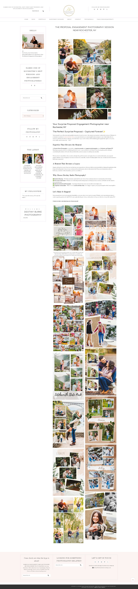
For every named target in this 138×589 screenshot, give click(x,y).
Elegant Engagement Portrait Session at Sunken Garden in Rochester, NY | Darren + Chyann (38, 172)
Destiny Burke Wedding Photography (69, 11)
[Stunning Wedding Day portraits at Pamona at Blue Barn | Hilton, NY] (27, 163)
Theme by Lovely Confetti (99, 587)
